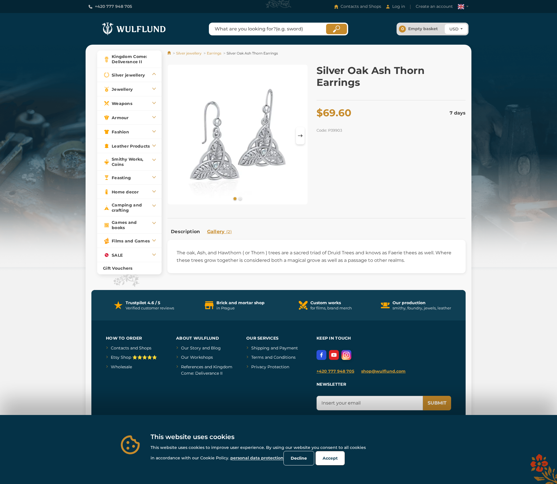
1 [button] (234, 198)
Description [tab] (185, 231)
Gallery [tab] (219, 231)
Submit (437, 403)
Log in (398, 6)
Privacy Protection (270, 366)
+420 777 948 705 (113, 6)
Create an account (434, 6)
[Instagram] (346, 355)
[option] (238, 135)
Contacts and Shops (361, 6)
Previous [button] (174, 135)
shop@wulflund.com (383, 371)
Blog (216, 348)
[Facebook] (321, 355)
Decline (299, 458)
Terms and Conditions (273, 357)
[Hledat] (336, 29)
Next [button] (300, 135)
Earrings (214, 53)
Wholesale (121, 366)
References (192, 366)
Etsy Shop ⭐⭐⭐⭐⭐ (134, 357)
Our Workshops (197, 357)
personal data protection (256, 458)
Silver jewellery (189, 53)
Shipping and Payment (274, 348)
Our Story (191, 348)
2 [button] (239, 198)
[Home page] (169, 53)
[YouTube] (334, 355)
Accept (330, 458)
